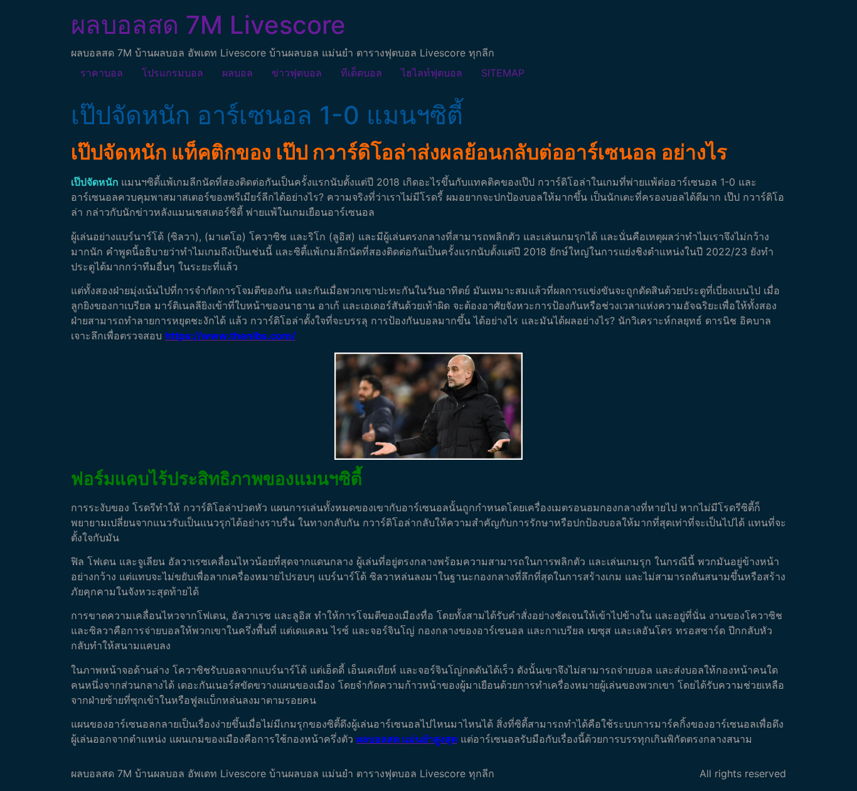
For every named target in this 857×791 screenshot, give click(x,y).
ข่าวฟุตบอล (297, 72)
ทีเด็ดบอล (361, 72)
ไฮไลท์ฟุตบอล (431, 72)
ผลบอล (237, 72)
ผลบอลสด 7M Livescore (208, 24)
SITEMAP (502, 72)
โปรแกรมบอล (172, 72)
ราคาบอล (101, 72)
